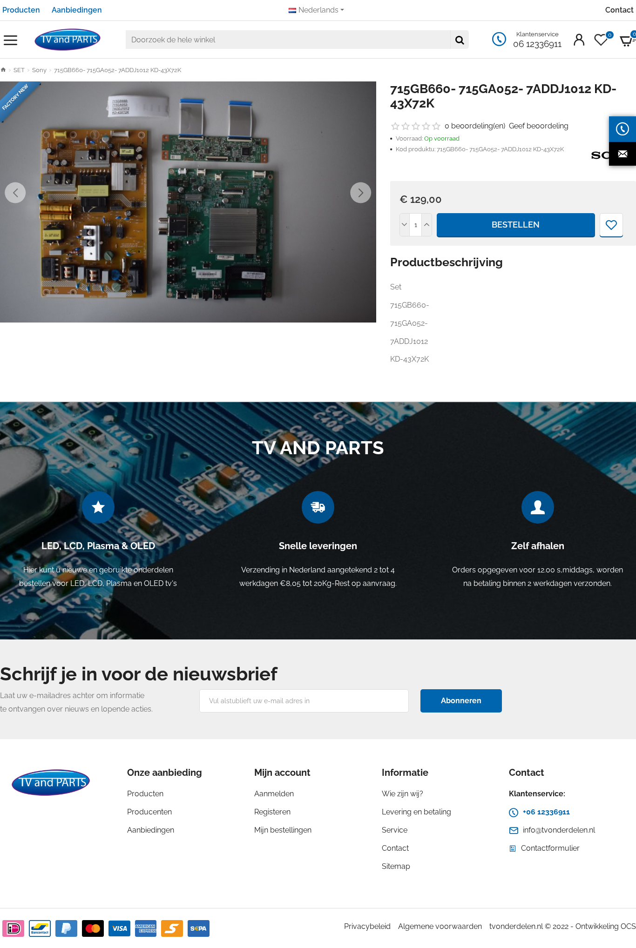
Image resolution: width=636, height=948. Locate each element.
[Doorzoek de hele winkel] (459, 39)
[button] (15, 192)
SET (19, 70)
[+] (426, 225)
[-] (405, 225)
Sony (39, 70)
